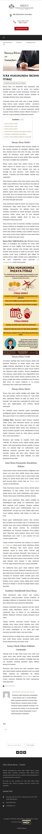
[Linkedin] (24, 751)
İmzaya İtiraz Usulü (10, 126)
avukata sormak (27, 676)
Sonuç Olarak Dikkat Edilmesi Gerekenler (17, 137)
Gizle (21, 119)
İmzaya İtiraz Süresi (10, 129)
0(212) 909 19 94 (23, 21)
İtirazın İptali (34, 481)
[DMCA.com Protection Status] (26, 822)
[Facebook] (21, 751)
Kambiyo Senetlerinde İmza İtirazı (15, 134)
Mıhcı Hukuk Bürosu (28, 692)
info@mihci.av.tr (10, 805)
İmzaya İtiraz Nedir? (11, 123)
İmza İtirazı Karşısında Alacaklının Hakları (17, 131)
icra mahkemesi (8, 545)
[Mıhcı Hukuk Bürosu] (21, 6)
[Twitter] (17, 751)
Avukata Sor (22, 28)
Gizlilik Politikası (21, 828)
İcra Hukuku (10, 686)
